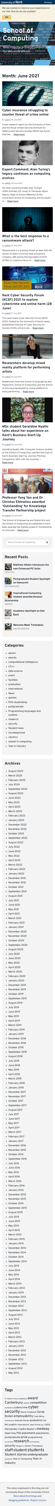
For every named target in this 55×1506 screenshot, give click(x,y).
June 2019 (14, 1012)
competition (38, 1403)
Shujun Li (20, 1446)
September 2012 (17, 1364)
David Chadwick (29, 1412)
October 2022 (16, 833)
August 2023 (15, 793)
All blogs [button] (48, 2)
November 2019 (17, 989)
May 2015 (13, 1225)
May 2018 (13, 1069)
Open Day (10, 1433)
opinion (12, 697)
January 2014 (16, 1292)
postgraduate (15, 706)
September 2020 (17, 945)
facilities (13, 680)
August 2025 (15, 771)
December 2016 (17, 1145)
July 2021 (13, 900)
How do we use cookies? (23, 11)
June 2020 (14, 958)
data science (15, 671)
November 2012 (17, 1355)
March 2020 (15, 971)
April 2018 (14, 1074)
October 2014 (16, 1257)
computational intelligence (23, 662)
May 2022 (14, 856)
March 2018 (14, 1078)
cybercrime (21, 1407)
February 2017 (16, 1136)
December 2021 (17, 878)
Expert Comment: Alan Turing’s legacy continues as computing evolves (26, 174)
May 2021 (13, 909)
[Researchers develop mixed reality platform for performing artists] (27, 351)
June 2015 (14, 1221)
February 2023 (16, 815)
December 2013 (17, 1297)
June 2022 (14, 851)
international (15, 689)
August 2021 (15, 896)
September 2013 (17, 1310)
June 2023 (14, 798)
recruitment (9, 1442)
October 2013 (15, 1306)
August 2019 (15, 1003)
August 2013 (15, 1315)
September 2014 (17, 1261)
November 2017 (17, 1096)
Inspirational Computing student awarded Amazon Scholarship (24, 597)
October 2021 (15, 887)
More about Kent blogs (25, 1496)
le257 (7, 120)
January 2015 (16, 1243)
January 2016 (16, 1190)
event (11, 675)
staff (9, 1450)
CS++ (11, 666)
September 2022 (17, 838)
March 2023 (15, 811)
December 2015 (17, 1194)
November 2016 (17, 1150)
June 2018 (14, 1065)
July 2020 (14, 954)
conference (9, 1408)
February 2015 (16, 1239)
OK (6, 17)
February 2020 (16, 976)
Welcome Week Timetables (28, 625)
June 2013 (14, 1324)
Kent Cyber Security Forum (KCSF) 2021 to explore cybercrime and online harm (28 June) (27, 301)
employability (23, 1416)
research (13, 719)
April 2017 (14, 1127)
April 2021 (14, 913)
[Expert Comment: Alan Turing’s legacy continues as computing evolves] (27, 157)
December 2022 (17, 824)
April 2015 (14, 1230)
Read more (19, 134)
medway (43, 1429)
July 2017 (13, 1114)
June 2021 (14, 905)
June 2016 (14, 1168)
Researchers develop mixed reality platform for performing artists (26, 367)
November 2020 (17, 936)
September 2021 (17, 891)
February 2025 (16, 780)
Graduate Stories (21, 1420)
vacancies (8, 1459)
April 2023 (14, 807)
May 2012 (13, 1373)
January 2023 (16, 820)
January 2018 (16, 1087)
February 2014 (16, 1288)
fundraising (9, 1420)
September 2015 (17, 1208)
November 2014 (17, 1252)
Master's (31, 1429)
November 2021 (17, 882)
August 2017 (15, 1110)
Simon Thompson (34, 1446)
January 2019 (16, 1034)
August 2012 (15, 1368)
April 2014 (14, 1279)
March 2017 (14, 1132)
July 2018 (13, 1061)
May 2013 (13, 1328)
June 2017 (14, 1119)
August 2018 (15, 1056)
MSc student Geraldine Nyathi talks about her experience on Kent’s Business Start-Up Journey (25, 433)
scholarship (34, 1442)
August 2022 (15, 842)
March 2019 (14, 1025)
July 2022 (14, 847)
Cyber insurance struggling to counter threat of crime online (25, 112)
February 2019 (16, 1029)
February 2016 (16, 1185)
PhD (18, 1433)
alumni (12, 653)
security (12, 724)
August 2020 (15, 949)
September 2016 (17, 1159)
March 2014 (15, 1283)
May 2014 (13, 1274)
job (42, 1425)
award (33, 1398)
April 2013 (14, 1332)
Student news (16, 728)
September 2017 (17, 1105)
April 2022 (14, 860)
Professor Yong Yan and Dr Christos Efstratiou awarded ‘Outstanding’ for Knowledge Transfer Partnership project (24, 504)
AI (6, 1399)
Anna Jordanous (20, 1399)
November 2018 (17, 1043)
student (20, 1450)
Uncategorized (16, 732)
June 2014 (14, 1270)
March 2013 (14, 1337)
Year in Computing (22, 1458)
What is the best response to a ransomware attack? (25, 238)
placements (42, 1433)
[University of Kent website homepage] (12, 2)
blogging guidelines (19, 1500)
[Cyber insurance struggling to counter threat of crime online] (27, 98)
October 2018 (15, 1047)
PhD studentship (17, 702)
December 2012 (17, 1350)
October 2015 (16, 1203)
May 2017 (13, 1123)
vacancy (13, 737)
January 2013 (16, 1346)
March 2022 (15, 865)
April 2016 (14, 1176)
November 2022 (17, 829)
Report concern (38, 1500)
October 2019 (15, 994)
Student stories (16, 1455)
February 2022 (16, 869)
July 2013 (13, 1319)
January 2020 (16, 980)
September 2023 (17, 789)
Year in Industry (17, 746)
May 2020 (14, 963)
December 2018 (17, 1038)
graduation (14, 684)
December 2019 (17, 985)
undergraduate (37, 1455)
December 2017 (17, 1092)
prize (24, 1437)
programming (35, 1437)
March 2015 (15, 1234)
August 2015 (15, 1212)
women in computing (20, 741)
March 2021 (14, 918)
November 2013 (17, 1301)
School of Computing (20, 35)
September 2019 (17, 998)
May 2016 (13, 1172)
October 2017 (15, 1101)
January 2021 (16, 927)
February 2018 (16, 1083)
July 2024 (14, 784)
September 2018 (17, 1052)
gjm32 (7, 183)
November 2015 (17, 1199)
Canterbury (14, 1403)
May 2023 (14, 802)
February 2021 (16, 923)
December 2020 (17, 931)
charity (26, 1403)
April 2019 (14, 1021)
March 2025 (15, 775)
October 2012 (15, 1359)
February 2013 (16, 1341)
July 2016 (13, 1163)
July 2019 (13, 1007)
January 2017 (15, 1141)
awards (12, 657)
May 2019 (13, 1016)
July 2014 (13, 1266)
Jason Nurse (34, 1425)
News (11, 693)
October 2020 (16, 940)
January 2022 (16, 873)
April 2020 (14, 967)
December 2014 (17, 1248)
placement (28, 1433)
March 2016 (14, 1181)
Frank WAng (39, 1416)
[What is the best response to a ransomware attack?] (27, 226)
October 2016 (15, 1154)
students (35, 1450)
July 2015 (13, 1217)
